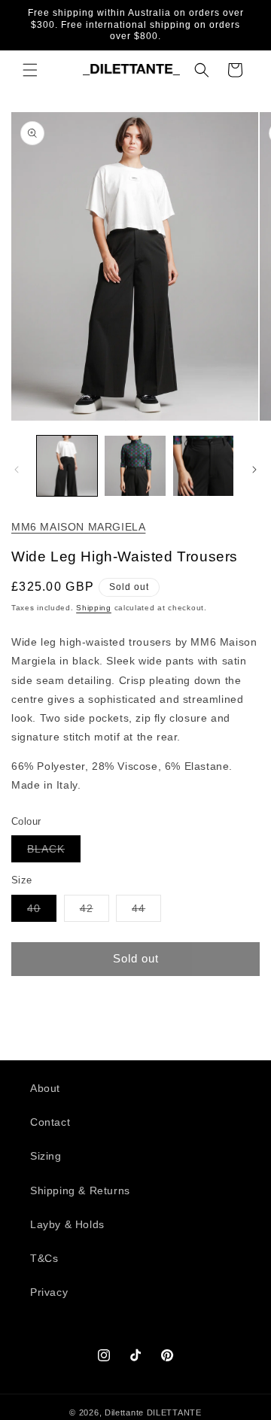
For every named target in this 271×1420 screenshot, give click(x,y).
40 (41, 912)
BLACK (54, 852)
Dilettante (124, 1412)
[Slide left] (16, 469)
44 (146, 912)
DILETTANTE (174, 1412)
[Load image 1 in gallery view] (67, 466)
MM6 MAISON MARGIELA (78, 527)
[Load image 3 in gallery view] (203, 466)
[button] (30, 70)
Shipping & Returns (80, 1190)
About (45, 1088)
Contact (50, 1122)
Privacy (49, 1292)
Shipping (93, 608)
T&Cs (44, 1258)
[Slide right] (254, 469)
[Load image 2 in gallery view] (135, 466)
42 (94, 912)
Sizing (46, 1156)
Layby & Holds (67, 1224)
